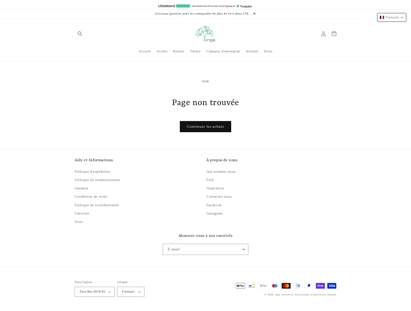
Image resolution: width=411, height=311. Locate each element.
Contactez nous (219, 197)
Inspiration (215, 188)
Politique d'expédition (92, 172)
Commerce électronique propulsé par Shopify (308, 294)
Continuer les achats (205, 127)
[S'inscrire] (243, 249)
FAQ (210, 180)
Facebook (214, 205)
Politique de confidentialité (97, 205)
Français (128, 291)
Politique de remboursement (97, 180)
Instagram (214, 213)
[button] (80, 34)
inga (277, 294)
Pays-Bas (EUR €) (92, 291)
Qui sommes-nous (220, 172)
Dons (79, 222)
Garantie (81, 188)
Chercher (82, 213)
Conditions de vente (91, 197)
